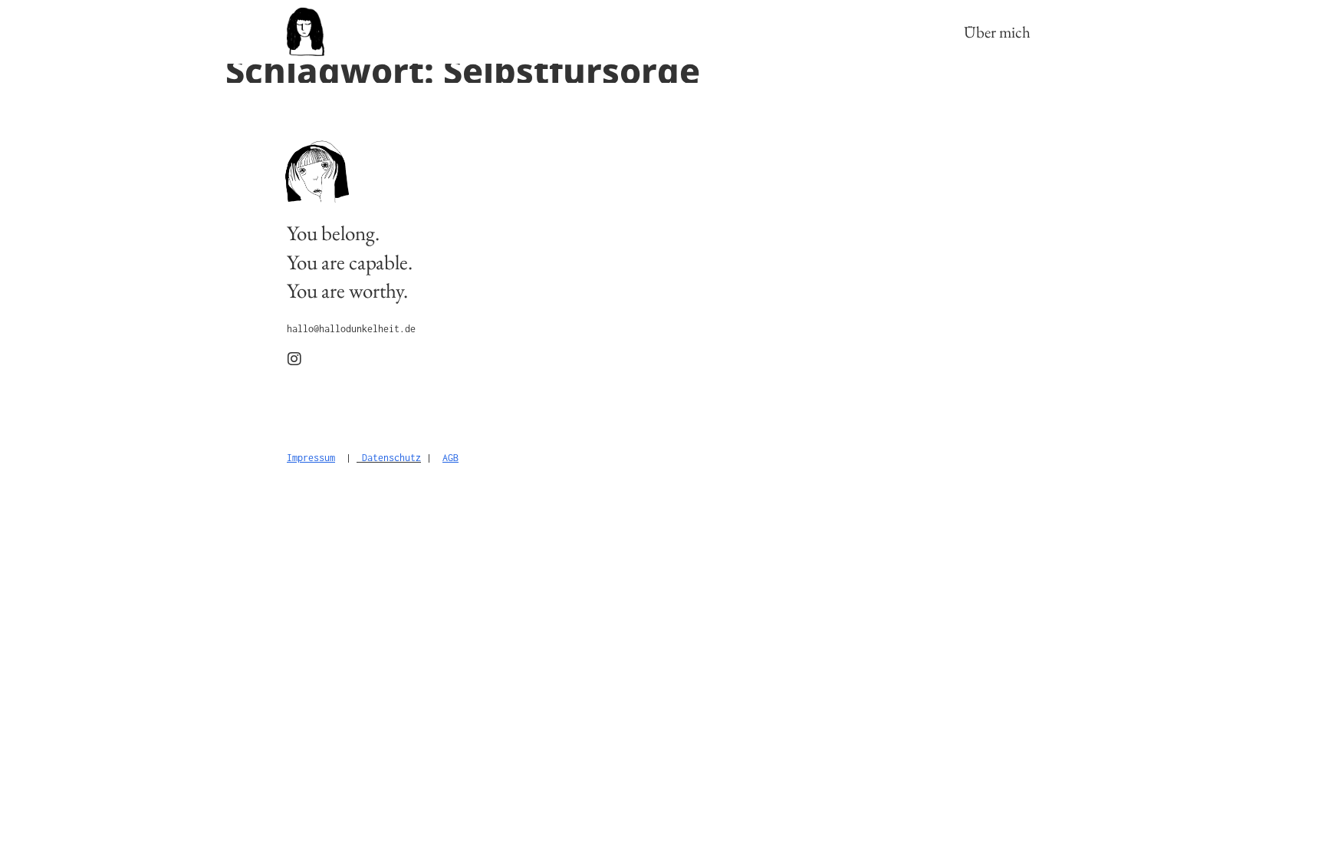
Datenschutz (391, 457)
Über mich (997, 31)
